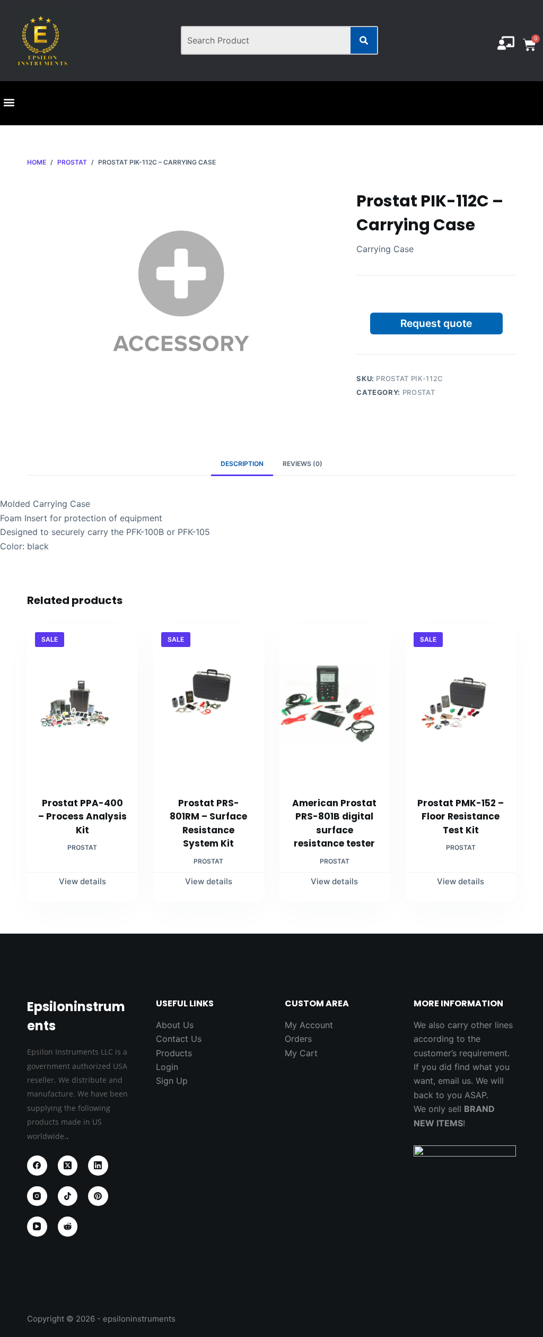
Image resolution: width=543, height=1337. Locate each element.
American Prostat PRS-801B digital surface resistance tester (334, 823)
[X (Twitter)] (68, 1165)
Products (174, 1053)
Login (167, 1067)
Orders (298, 1038)
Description (242, 464)
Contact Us (179, 1038)
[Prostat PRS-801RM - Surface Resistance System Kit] (208, 703)
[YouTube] (37, 1227)
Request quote (436, 323)
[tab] (242, 463)
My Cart (301, 1053)
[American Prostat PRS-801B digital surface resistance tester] (334, 703)
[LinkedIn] (98, 1165)
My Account (309, 1025)
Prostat (418, 392)
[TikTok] (68, 1196)
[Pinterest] (98, 1196)
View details (82, 881)
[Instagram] (37, 1196)
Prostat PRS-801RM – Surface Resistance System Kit (208, 823)
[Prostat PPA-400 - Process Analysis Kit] (82, 703)
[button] (8, 102)
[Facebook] (37, 1165)
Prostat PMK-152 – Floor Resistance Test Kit (460, 816)
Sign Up (172, 1080)
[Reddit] (68, 1227)
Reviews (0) (302, 464)
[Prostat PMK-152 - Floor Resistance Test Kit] (461, 703)
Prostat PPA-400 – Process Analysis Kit (82, 816)
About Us (175, 1025)
